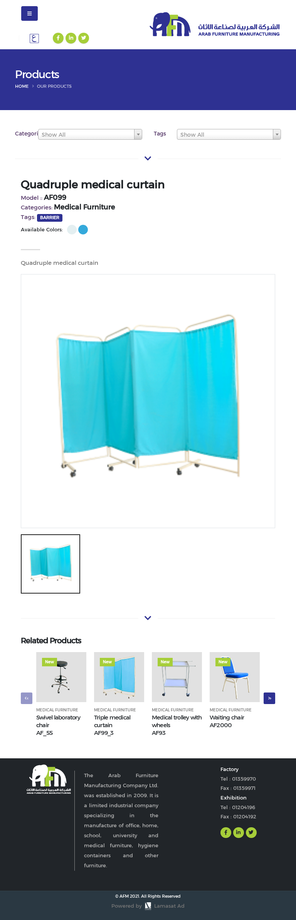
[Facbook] (58, 38)
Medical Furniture (57, 710)
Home (22, 86)
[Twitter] (83, 38)
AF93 (158, 732)
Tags (160, 133)
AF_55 (44, 732)
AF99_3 (103, 732)
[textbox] (90, 134)
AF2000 (221, 725)
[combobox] (90, 134)
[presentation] (26, 698)
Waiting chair (227, 717)
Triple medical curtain (112, 721)
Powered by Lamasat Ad (148, 906)
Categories (29, 133)
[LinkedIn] (71, 38)
